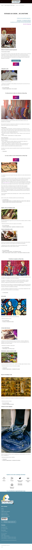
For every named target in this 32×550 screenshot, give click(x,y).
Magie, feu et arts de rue (12, 488)
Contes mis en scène (28, 481)
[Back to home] (16, 1)
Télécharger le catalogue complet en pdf (9, 521)
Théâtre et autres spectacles (20, 481)
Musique (12, 480)
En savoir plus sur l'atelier (16, 60)
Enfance (4, 480)
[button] (1, 1)
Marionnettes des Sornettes (20, 484)
